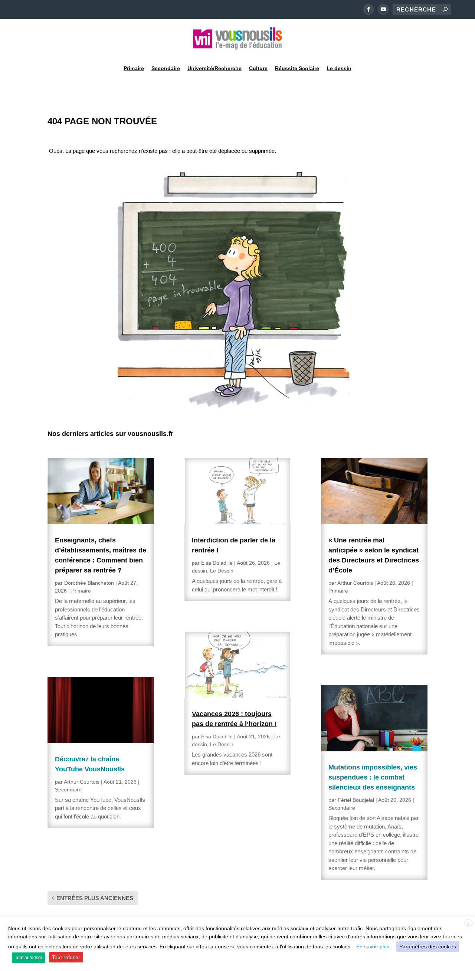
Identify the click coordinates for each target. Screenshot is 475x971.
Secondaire (165, 68)
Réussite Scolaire (297, 68)
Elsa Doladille (217, 563)
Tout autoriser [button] (28, 957)
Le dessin (339, 68)
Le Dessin (221, 571)
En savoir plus (372, 946)
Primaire (134, 68)
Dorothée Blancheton (89, 583)
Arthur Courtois (81, 782)
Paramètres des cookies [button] (427, 946)
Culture (258, 68)
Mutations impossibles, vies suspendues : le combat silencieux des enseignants (372, 777)
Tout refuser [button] (66, 957)
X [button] (468, 923)
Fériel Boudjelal (356, 800)
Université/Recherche (214, 68)
